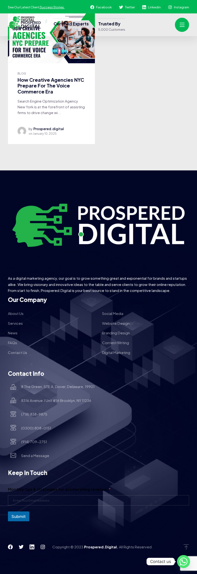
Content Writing (115, 342)
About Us (16, 313)
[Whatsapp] (183, 561)
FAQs (12, 342)
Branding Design (116, 332)
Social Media (112, 313)
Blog (22, 73)
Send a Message (35, 455)
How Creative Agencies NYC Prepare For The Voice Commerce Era (51, 85)
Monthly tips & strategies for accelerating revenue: (59, 489)
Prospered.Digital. (101, 547)
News (13, 332)
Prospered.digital (48, 129)
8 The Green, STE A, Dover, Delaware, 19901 (58, 386)
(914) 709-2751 (34, 441)
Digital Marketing (116, 352)
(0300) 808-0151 (36, 428)
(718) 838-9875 (34, 414)
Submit (19, 516)
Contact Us (17, 352)
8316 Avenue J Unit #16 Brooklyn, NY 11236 (56, 400)
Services (15, 323)
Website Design (115, 323)
